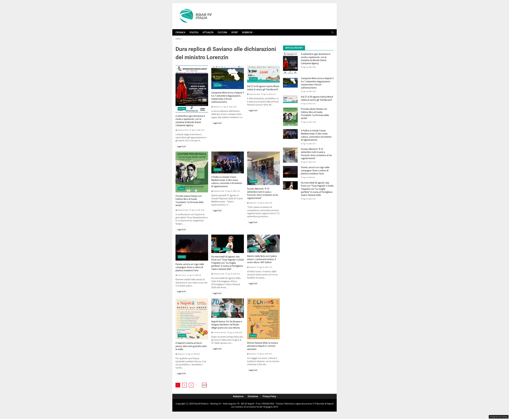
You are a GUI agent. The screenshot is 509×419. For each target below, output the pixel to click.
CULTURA (222, 32)
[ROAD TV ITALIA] (195, 15)
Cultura (181, 188)
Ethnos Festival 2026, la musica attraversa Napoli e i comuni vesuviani (262, 346)
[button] (332, 32)
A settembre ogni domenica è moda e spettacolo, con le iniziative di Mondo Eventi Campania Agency (190, 121)
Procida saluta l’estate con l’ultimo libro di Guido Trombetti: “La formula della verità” (189, 201)
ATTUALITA (208, 32)
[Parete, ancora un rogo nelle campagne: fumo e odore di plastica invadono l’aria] (191, 248)
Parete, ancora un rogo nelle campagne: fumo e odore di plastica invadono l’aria (189, 267)
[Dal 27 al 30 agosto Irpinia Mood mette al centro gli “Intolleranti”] (263, 74)
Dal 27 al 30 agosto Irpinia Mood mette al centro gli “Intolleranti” (263, 88)
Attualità (181, 108)
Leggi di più (181, 146)
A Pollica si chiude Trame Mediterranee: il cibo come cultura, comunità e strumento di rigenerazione (226, 182)
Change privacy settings (498, 417)
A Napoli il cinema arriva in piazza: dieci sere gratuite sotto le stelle (191, 346)
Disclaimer (253, 396)
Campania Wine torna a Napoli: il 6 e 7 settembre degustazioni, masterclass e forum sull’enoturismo (227, 97)
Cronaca (217, 169)
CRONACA (180, 32)
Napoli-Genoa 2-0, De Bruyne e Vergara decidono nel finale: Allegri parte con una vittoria (226, 324)
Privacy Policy (269, 396)
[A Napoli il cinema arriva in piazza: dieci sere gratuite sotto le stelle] (191, 318)
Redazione (238, 396)
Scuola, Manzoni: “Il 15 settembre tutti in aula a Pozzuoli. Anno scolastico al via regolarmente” (262, 193)
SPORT (234, 32)
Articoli (217, 249)
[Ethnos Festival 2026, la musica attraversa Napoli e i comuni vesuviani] (263, 318)
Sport (216, 314)
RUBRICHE (247, 32)
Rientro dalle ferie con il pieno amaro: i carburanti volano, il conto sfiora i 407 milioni (262, 259)
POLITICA (194, 32)
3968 (204, 385)
